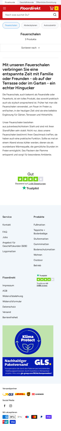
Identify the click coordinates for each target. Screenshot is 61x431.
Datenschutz (9, 306)
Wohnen (38, 254)
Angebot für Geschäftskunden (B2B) (15, 244)
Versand (7, 312)
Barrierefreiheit (10, 317)
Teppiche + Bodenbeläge (40, 232)
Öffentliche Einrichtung (46, 2)
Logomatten (9, 251)
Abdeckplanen (30, 25)
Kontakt (7, 224)
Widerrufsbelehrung (13, 296)
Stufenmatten (41, 238)
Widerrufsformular (12, 301)
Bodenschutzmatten (44, 249)
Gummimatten (41, 244)
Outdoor (38, 260)
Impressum (8, 285)
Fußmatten (39, 224)
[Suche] (30, 15)
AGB (5, 290)
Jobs (5, 237)
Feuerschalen (11, 25)
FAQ (5, 232)
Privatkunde (10, 2)
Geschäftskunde (27, 2)
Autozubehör (50, 25)
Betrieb (37, 265)
